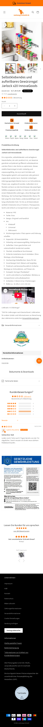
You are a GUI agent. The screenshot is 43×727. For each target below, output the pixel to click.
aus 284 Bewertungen (21, 531)
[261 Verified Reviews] (21, 347)
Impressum (8, 584)
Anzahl (4, 101)
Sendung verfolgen (11, 623)
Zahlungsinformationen (13, 608)
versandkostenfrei (12, 94)
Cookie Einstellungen (12, 618)
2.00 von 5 (27, 396)
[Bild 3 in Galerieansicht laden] (32, 68)
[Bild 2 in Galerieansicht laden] (21, 68)
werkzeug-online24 (23, 723)
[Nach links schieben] (2, 68)
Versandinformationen (30, 318)
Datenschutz (8, 599)
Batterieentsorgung (11, 648)
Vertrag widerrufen (14, 630)
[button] (4, 12)
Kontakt (7, 593)
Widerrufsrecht (9, 603)
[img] (7, 427)
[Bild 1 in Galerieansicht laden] (10, 68)
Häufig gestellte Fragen (13, 643)
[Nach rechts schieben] (40, 68)
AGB (5, 588)
